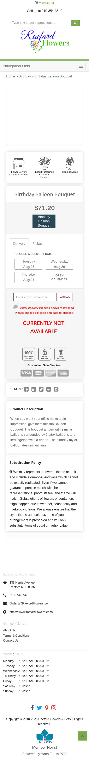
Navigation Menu (17, 66)
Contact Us (10, 640)
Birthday (25, 76)
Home (10, 76)
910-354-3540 (19, 595)
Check (65, 296)
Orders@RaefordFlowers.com (30, 603)
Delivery (19, 243)
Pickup (37, 243)
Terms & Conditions (16, 635)
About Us (9, 630)
